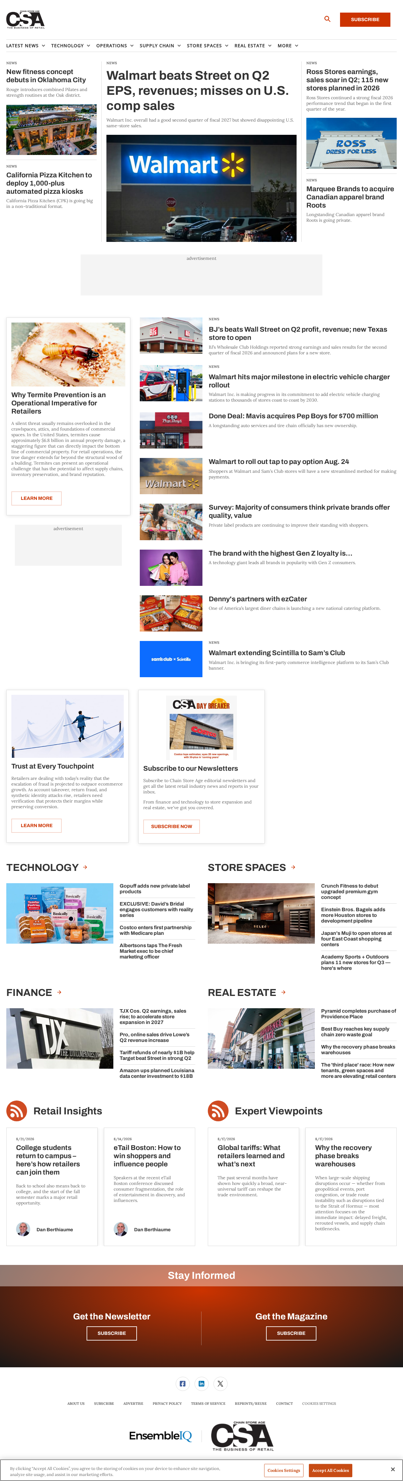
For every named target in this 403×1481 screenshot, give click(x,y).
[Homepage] (25, 19)
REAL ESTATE (243, 992)
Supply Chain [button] (157, 46)
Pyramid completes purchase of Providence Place (358, 1013)
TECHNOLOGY (43, 867)
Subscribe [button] (112, 1333)
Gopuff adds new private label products (155, 888)
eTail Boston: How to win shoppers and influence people (147, 1156)
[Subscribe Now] (201, 727)
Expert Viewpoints (279, 1111)
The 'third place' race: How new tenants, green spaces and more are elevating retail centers (358, 1070)
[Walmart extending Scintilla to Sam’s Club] (171, 659)
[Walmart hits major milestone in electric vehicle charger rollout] (171, 384)
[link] (183, 1384)
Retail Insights (67, 1111)
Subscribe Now (171, 826)
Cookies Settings (319, 1403)
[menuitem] (28, 46)
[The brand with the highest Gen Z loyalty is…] (171, 568)
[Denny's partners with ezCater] (171, 613)
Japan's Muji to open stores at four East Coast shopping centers (356, 938)
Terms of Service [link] (208, 1403)
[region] (201, 1470)
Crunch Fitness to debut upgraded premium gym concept (349, 891)
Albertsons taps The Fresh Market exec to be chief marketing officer (151, 951)
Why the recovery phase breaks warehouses (358, 1049)
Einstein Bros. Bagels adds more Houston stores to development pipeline (353, 915)
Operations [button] (111, 46)
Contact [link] (284, 1403)
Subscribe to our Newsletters (190, 768)
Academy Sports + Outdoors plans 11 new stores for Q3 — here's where (355, 962)
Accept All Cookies (330, 1470)
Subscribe (365, 19)
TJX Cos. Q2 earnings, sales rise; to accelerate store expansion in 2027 (153, 1016)
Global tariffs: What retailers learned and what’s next (251, 1156)
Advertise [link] (133, 1403)
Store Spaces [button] (204, 46)
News (214, 319)
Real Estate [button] (250, 46)
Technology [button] (67, 46)
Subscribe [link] (104, 1403)
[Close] (393, 1469)
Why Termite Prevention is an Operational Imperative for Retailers (58, 403)
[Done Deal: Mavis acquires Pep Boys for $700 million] (171, 430)
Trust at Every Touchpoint (52, 766)
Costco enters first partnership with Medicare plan (156, 930)
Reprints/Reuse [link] (251, 1403)
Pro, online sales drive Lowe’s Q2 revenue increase (155, 1037)
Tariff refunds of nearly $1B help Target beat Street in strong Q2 (157, 1055)
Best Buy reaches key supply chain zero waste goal (355, 1031)
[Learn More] (68, 354)
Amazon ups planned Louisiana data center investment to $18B (157, 1073)
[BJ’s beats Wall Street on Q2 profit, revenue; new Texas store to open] (171, 336)
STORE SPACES (248, 867)
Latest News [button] (22, 46)
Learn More (37, 498)
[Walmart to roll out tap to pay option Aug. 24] (171, 476)
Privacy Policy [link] (167, 1403)
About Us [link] (76, 1403)
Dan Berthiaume (55, 1229)
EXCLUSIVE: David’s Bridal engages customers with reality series (156, 909)
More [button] (285, 46)
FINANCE (30, 992)
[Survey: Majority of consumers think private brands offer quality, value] (171, 522)
